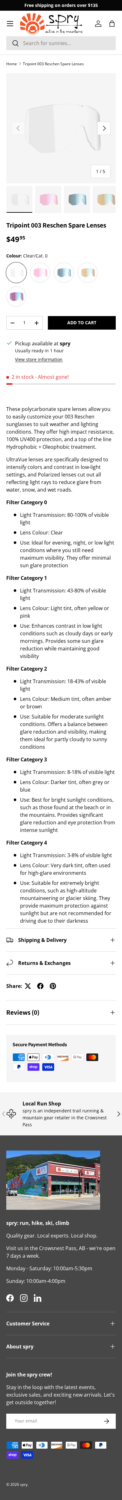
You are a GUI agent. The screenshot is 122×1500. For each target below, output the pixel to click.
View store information (39, 359)
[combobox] (61, 43)
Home (11, 63)
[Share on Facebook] (40, 986)
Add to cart (81, 323)
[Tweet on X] (28, 986)
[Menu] (10, 24)
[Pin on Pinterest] (53, 986)
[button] (112, 24)
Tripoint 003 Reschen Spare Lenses (53, 63)
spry (24, 1484)
